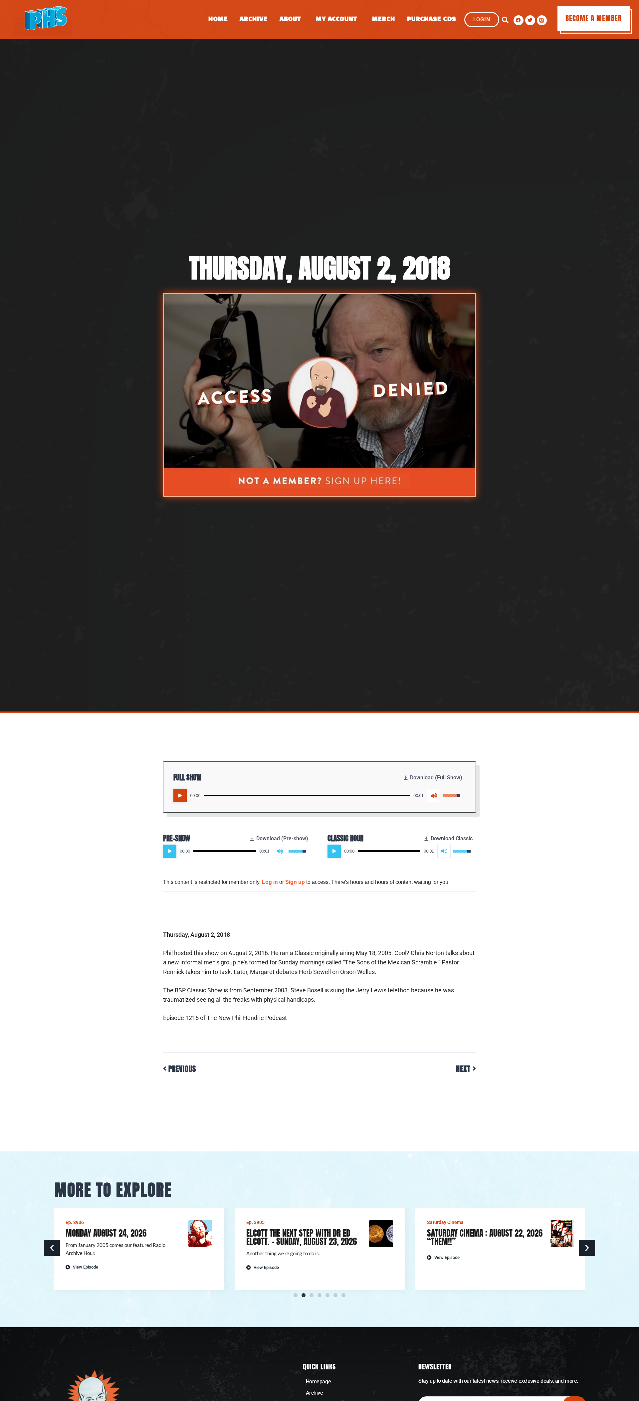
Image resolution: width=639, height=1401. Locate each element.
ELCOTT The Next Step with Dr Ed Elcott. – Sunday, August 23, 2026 (301, 1237)
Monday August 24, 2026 (106, 1233)
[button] (505, 20)
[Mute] (433, 795)
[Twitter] (530, 20)
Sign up (295, 882)
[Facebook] (519, 20)
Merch (383, 19)
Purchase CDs (431, 19)
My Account (336, 19)
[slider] (307, 795)
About (290, 19)
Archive (254, 19)
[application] (316, 795)
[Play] (180, 795)
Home (218, 19)
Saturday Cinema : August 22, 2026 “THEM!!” (484, 1237)
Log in (270, 882)
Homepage (318, 1381)
